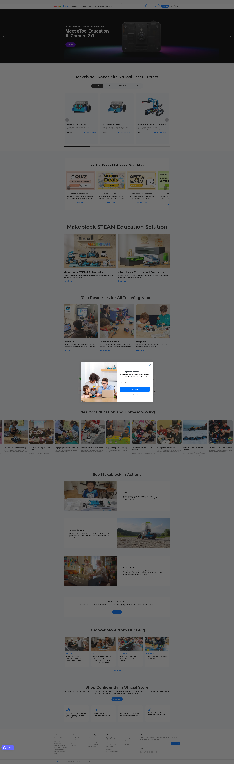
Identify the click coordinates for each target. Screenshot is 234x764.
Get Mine (135, 389)
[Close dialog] (150, 364)
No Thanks (135, 394)
